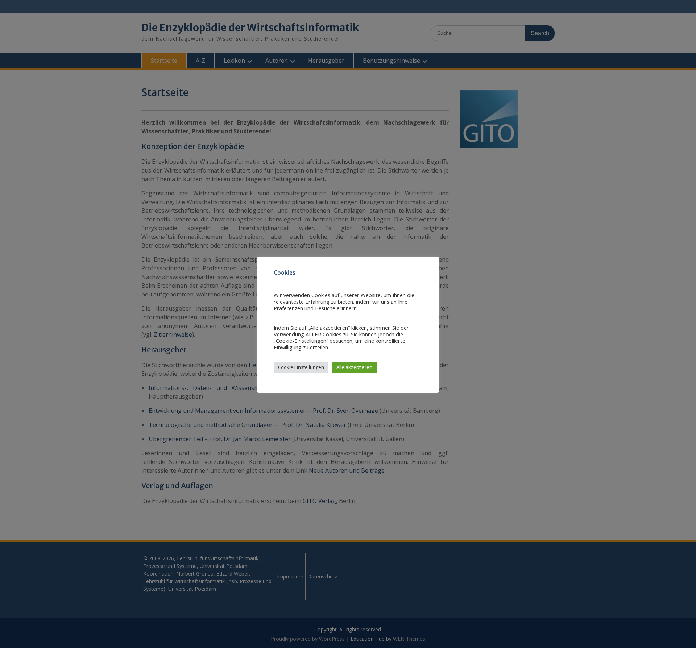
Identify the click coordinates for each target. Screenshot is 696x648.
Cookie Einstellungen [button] (301, 367)
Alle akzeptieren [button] (354, 367)
